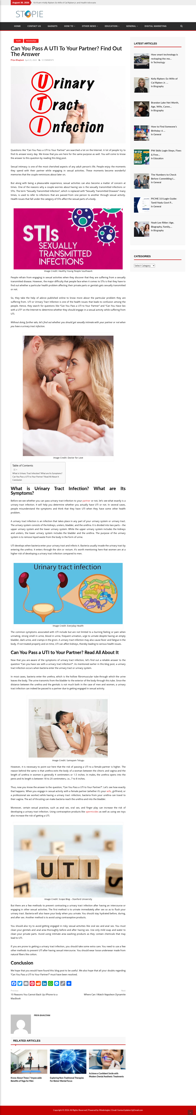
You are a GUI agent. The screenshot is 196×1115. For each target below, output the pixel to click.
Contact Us (34, 26)
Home (17, 26)
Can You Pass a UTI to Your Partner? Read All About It (35, 477)
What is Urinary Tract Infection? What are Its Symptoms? (37, 473)
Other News (89, 26)
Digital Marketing (155, 26)
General (131, 26)
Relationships (31, 41)
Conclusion (17, 480)
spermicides (92, 811)
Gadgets (52, 26)
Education (111, 26)
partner (86, 500)
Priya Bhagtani (17, 60)
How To (69, 26)
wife (109, 791)
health (18, 41)
